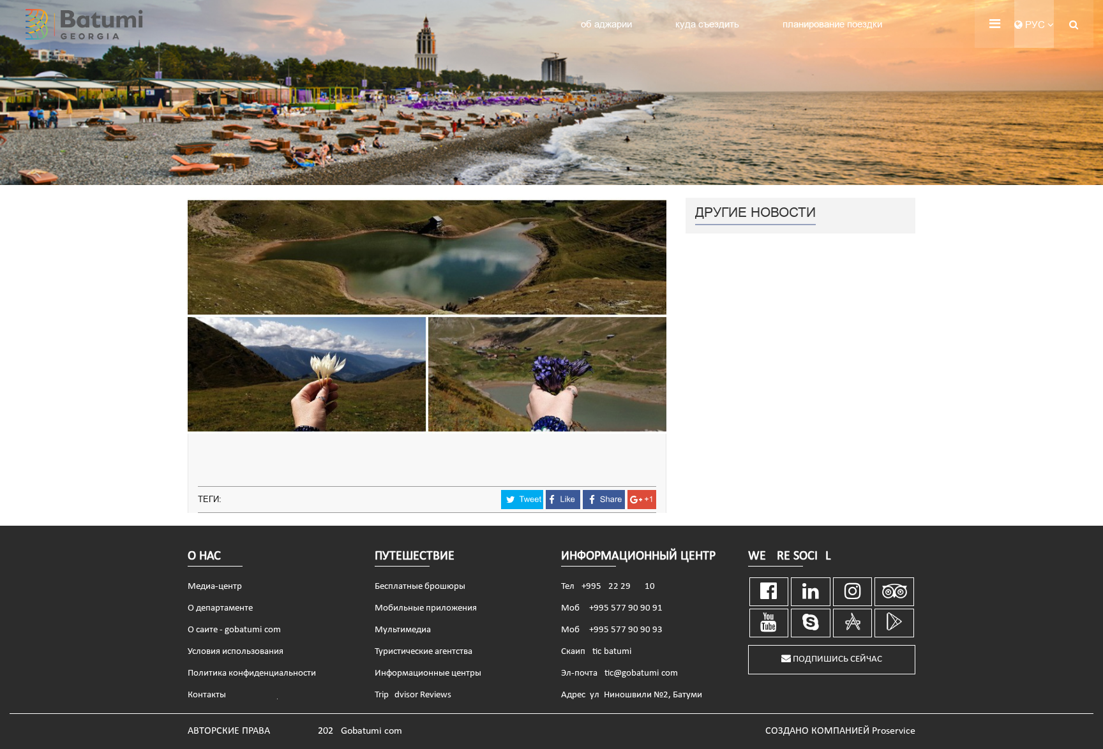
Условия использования (235, 651)
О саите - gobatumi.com (234, 630)
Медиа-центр (215, 586)
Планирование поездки (832, 24)
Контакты (207, 695)
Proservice (893, 731)
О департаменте (220, 608)
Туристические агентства (423, 651)
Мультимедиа (403, 630)
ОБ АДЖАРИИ (606, 24)
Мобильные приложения (426, 608)
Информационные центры (428, 673)
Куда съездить (707, 24)
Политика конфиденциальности (252, 673)
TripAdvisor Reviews (413, 695)
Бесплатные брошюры (420, 586)
